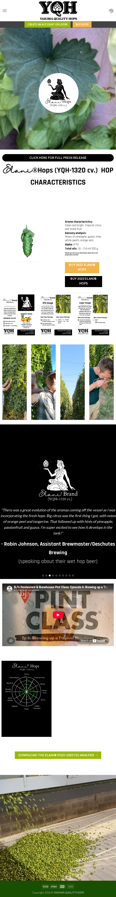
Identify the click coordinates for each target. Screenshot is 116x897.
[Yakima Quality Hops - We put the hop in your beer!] (58, 10)
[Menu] (4, 10)
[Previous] (6, 541)
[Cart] (111, 10)
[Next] (110, 541)
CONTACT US (69, 256)
